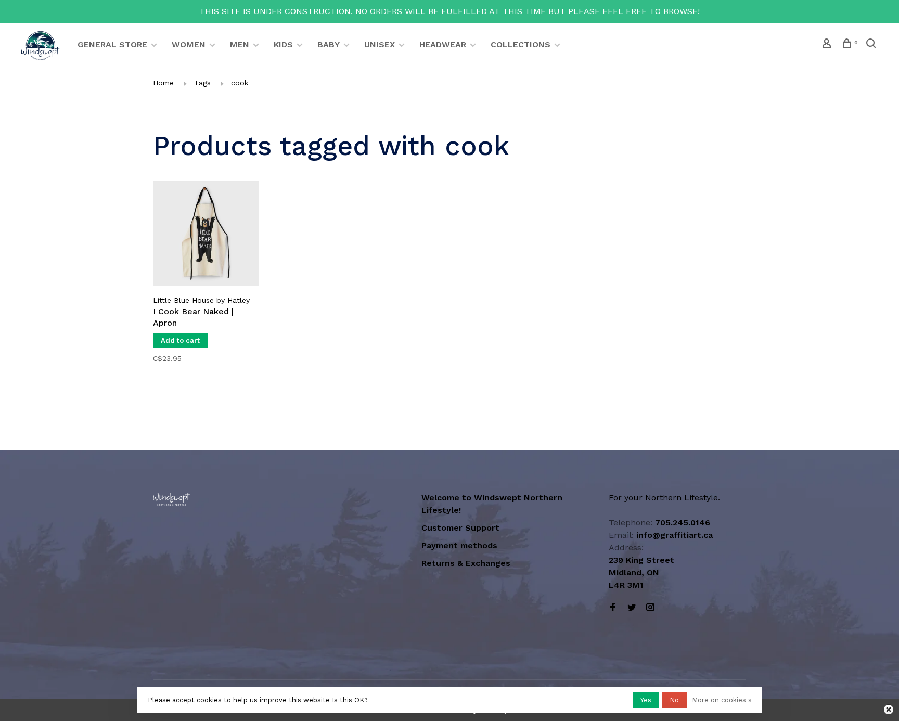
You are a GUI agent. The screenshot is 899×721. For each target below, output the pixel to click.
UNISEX (379, 44)
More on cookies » (721, 700)
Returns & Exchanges (465, 563)
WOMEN (189, 44)
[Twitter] (631, 608)
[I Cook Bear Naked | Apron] (206, 235)
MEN (239, 44)
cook (239, 83)
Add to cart (180, 340)
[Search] (872, 45)
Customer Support (460, 528)
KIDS (283, 44)
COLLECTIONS (520, 44)
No (674, 700)
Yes (645, 700)
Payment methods (459, 545)
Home (163, 83)
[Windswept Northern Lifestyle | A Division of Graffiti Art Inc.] (171, 499)
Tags (202, 83)
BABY (328, 44)
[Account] (828, 45)
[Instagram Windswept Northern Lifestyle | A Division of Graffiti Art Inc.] (650, 608)
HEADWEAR (442, 44)
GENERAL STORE (112, 44)
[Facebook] (613, 608)
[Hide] (888, 709)
